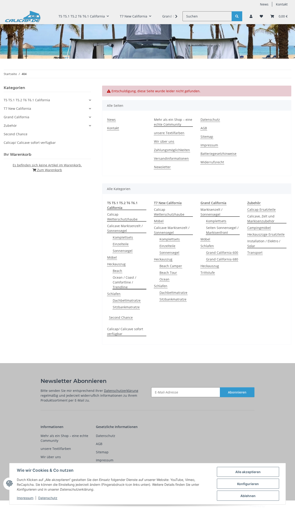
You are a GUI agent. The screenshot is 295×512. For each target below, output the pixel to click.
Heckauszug (116, 264)
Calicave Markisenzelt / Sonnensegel (125, 228)
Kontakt (282, 4)
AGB (204, 128)
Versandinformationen (171, 158)
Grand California (16, 117)
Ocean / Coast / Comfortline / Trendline (124, 282)
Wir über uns (164, 141)
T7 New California (17, 108)
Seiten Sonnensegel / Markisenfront (222, 230)
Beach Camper (170, 266)
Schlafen (114, 294)
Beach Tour (168, 272)
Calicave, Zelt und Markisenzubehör (260, 218)
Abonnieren (237, 392)
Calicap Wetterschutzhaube (122, 216)
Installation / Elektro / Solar (263, 243)
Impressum (25, 498)
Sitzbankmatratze (126, 307)
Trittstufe (208, 272)
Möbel (112, 257)
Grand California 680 (222, 259)
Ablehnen (248, 496)
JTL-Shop (271, 506)
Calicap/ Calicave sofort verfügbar (125, 331)
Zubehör (10, 125)
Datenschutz (47, 498)
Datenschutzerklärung (121, 390)
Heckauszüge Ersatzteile (266, 234)
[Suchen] (237, 16)
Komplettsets (123, 237)
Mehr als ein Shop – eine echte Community (173, 122)
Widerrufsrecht (212, 162)
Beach (117, 271)
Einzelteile (121, 244)
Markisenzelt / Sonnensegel (211, 212)
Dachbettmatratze (127, 300)
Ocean (164, 279)
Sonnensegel (123, 251)
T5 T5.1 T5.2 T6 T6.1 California (27, 100)
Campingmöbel (259, 228)
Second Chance (121, 317)
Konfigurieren (248, 484)
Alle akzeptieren (248, 472)
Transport (255, 252)
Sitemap (207, 136)
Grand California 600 (222, 252)
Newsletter (162, 167)
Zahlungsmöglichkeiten (172, 150)
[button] (251, 16)
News (264, 4)
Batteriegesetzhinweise (218, 153)
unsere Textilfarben (169, 133)
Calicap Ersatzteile (261, 209)
